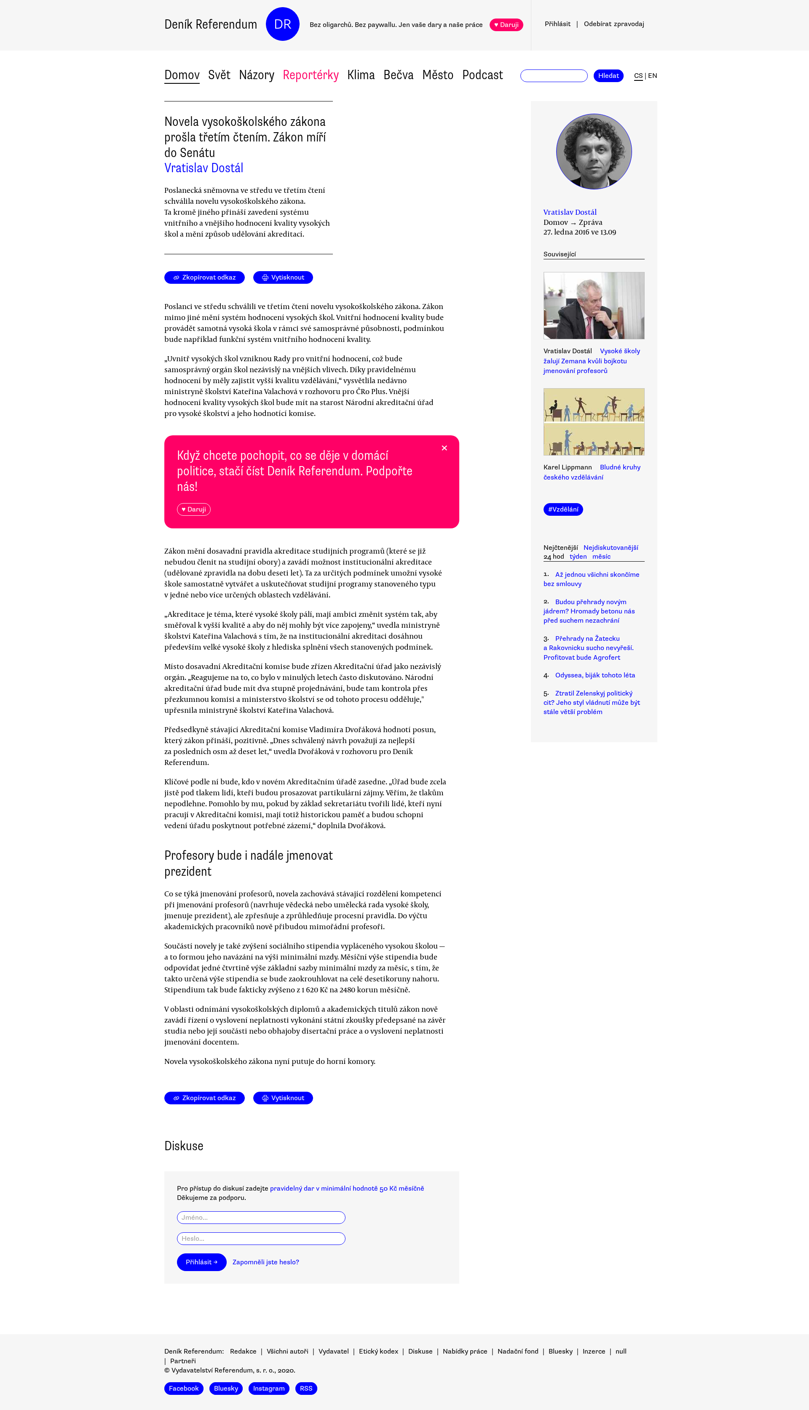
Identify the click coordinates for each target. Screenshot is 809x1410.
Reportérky (311, 75)
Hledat (608, 76)
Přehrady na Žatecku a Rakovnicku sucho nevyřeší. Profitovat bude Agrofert (589, 648)
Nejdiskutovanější (611, 548)
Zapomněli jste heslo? (266, 1262)
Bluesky (561, 1351)
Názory (256, 75)
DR (283, 24)
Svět (219, 75)
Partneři (183, 1361)
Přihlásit (558, 24)
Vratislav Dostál (204, 168)
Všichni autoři (287, 1351)
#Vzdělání (563, 509)
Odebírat (614, 24)
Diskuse (420, 1351)
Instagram (269, 1388)
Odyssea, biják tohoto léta (595, 675)
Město (438, 75)
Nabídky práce (465, 1351)
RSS (306, 1388)
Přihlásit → (202, 1262)
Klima (361, 75)
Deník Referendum (210, 24)
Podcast (482, 75)
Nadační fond (518, 1351)
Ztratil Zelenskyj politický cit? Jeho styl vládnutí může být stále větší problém (592, 703)
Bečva (398, 75)
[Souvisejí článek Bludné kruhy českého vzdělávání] (594, 423)
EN (652, 76)
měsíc (601, 556)
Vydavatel (334, 1351)
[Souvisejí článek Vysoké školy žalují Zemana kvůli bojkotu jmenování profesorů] (594, 307)
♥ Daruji (506, 25)
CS (638, 76)
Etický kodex (378, 1351)
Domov (182, 75)
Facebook (184, 1388)
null (621, 1351)
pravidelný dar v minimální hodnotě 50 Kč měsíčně (347, 1188)
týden (578, 556)
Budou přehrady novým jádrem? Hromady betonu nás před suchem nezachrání (589, 611)
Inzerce (594, 1351)
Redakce (243, 1351)
